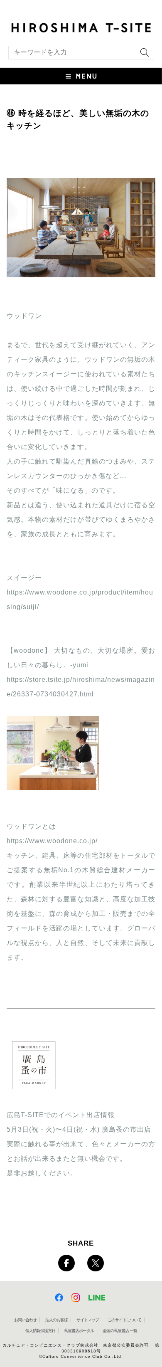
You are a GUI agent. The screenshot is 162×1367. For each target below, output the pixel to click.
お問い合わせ (25, 1320)
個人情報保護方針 (40, 1330)
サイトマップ (87, 1320)
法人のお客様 (56, 1320)
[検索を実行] (142, 55)
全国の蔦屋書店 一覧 (120, 1330)
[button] (81, 76)
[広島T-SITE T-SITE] (81, 27)
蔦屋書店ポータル (79, 1330)
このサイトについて (124, 1320)
